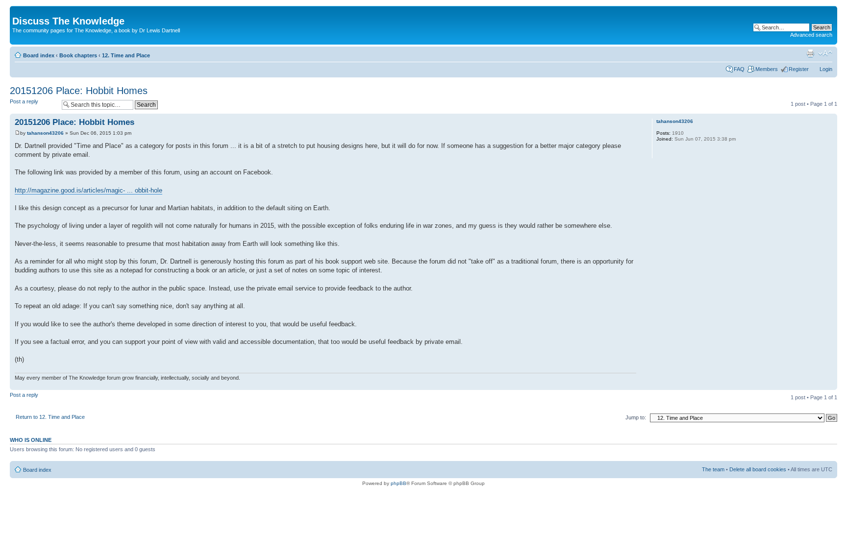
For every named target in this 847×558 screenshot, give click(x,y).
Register (799, 69)
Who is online (30, 440)
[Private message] (663, 152)
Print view (810, 53)
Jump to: (635, 417)
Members (766, 69)
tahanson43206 (45, 133)
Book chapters (78, 55)
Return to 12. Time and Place (50, 417)
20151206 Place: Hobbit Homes (79, 90)
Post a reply (24, 101)
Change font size (825, 53)
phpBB (398, 483)
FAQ (739, 69)
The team (713, 469)
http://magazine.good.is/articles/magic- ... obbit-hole (88, 190)
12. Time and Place (126, 55)
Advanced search (811, 35)
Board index (38, 55)
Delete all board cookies (757, 469)
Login (826, 69)
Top (829, 385)
